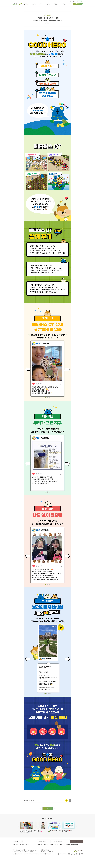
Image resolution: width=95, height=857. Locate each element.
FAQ (40, 853)
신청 (76, 841)
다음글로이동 (53, 808)
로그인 (71, 1)
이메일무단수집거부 (26, 853)
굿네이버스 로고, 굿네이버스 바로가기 (23, 4)
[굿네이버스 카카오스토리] (79, 854)
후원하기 (33, 4)
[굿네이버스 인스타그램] (74, 854)
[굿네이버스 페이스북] (77, 854)
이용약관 (13, 853)
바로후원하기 (77, 3)
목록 (47, 808)
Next (67, 369)
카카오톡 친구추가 (63, 853)
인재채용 (31, 853)
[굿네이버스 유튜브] (69, 854)
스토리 (40, 4)
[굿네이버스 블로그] (71, 854)
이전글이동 (41, 808)
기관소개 (48, 4)
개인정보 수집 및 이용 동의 (73, 844)
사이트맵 (43, 853)
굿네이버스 (78, 851)
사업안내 (56, 4)
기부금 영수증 (79, 1)
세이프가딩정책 (48, 853)
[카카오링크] (66, 799)
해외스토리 (53, 844)
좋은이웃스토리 (61, 844)
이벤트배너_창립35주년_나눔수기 (14, 4)
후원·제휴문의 (36, 853)
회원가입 (74, 1)
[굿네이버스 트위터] (82, 854)
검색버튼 (70, 4)
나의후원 (63, 4)
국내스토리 (46, 844)
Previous (27, 369)
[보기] (79, 844)
